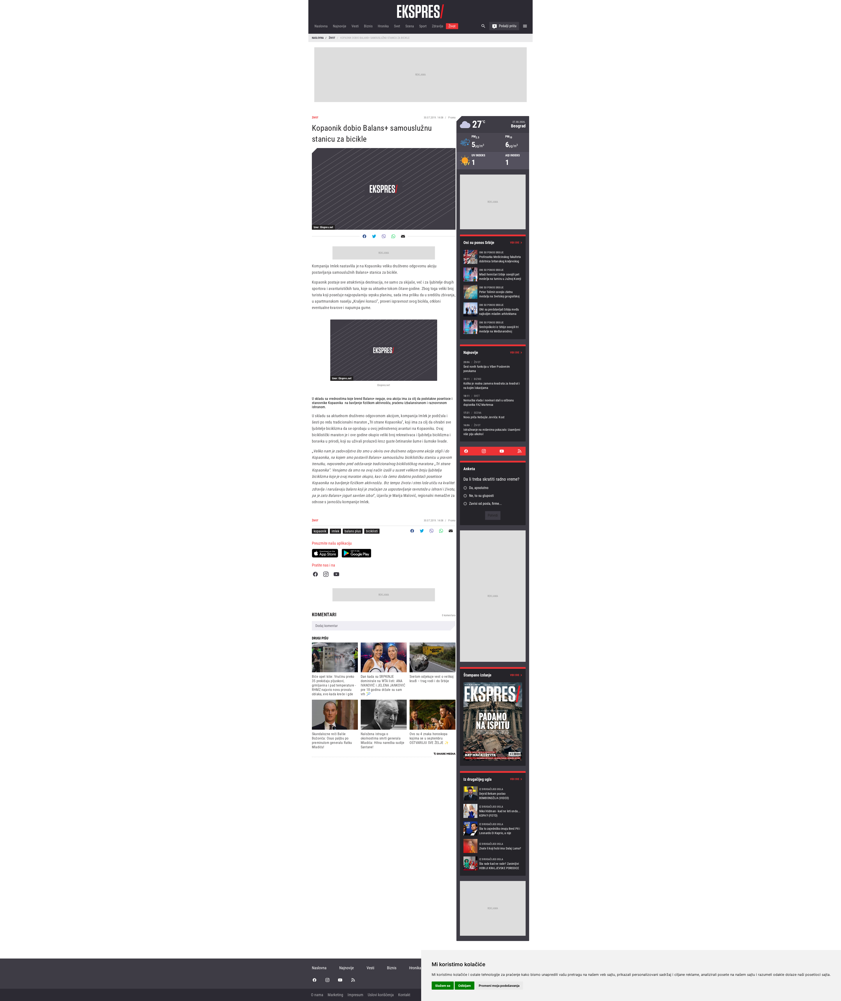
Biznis (368, 26)
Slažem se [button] (442, 985)
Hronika (383, 26)
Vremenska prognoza (493, 124)
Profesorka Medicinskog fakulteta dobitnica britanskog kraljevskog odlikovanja (492, 257)
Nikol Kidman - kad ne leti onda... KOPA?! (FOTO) (492, 811)
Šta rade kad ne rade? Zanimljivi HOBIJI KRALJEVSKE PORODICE (492, 863)
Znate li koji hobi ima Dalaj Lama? (492, 846)
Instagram (325, 574)
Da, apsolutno (478, 488)
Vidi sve (514, 242)
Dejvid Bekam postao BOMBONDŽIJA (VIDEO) (492, 793)
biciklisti (372, 531)
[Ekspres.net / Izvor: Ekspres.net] (383, 350)
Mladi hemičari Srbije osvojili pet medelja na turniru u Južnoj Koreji (492, 274)
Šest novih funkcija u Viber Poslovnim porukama (492, 366)
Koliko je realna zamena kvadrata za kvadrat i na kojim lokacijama (492, 383)
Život (452, 26)
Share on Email (403, 236)
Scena (409, 26)
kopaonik (320, 531)
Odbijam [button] (464, 985)
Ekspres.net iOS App (325, 553)
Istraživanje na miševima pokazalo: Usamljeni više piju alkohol (492, 429)
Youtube (336, 574)
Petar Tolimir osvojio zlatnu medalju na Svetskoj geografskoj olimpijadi (492, 292)
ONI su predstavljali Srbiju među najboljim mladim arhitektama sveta (492, 309)
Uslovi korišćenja (381, 994)
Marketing (335, 994)
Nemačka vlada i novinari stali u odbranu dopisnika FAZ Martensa (492, 400)
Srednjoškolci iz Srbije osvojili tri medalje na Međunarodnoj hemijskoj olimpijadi (492, 327)
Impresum (355, 994)
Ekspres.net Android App (356, 553)
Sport (423, 26)
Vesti (355, 26)
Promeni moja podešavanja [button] (499, 985)
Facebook (315, 574)
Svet (397, 26)
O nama (317, 994)
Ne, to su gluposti (481, 496)
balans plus (353, 531)
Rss (519, 451)
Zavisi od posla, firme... (485, 503)
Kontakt (404, 994)
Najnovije (339, 26)
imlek (335, 531)
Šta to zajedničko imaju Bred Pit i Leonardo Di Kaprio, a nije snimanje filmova (492, 828)
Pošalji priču (507, 26)
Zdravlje (437, 26)
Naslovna (321, 26)
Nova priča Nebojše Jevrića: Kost (492, 414)
